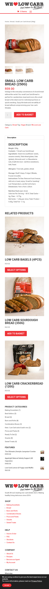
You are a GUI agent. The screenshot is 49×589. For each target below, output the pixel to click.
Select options (16, 270)
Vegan (23, 125)
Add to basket (25, 114)
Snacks (7, 438)
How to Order (11, 534)
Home (7, 21)
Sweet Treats (9, 441)
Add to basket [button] (15, 333)
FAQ (7, 537)
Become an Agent (13, 559)
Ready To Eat (9, 434)
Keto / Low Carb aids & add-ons (16, 428)
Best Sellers (9, 413)
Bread (12, 21)
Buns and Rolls (10, 420)
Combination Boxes (12, 424)
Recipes (9, 556)
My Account (10, 562)
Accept (6, 585)
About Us (9, 554)
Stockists (9, 539)
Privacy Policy (36, 581)
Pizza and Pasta (11, 431)
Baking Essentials (11, 410)
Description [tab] (11, 137)
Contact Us (10, 542)
